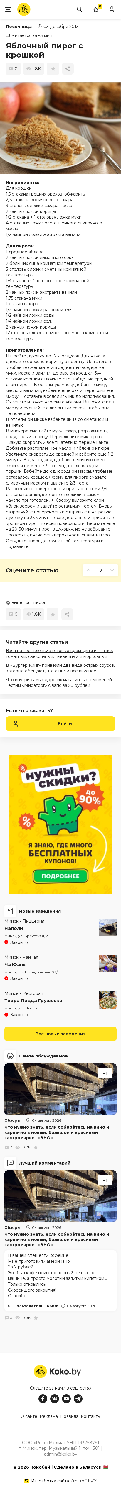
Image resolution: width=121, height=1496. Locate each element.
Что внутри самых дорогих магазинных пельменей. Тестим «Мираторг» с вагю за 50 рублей (59, 682)
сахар (70, 430)
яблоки (73, 402)
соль (23, 436)
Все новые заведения (61, 1034)
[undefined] (60, 128)
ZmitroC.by (81, 1481)
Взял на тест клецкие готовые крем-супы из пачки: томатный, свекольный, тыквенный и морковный (59, 653)
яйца (34, 263)
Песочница (19, 26)
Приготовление (24, 350)
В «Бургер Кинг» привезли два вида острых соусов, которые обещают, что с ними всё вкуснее (60, 668)
